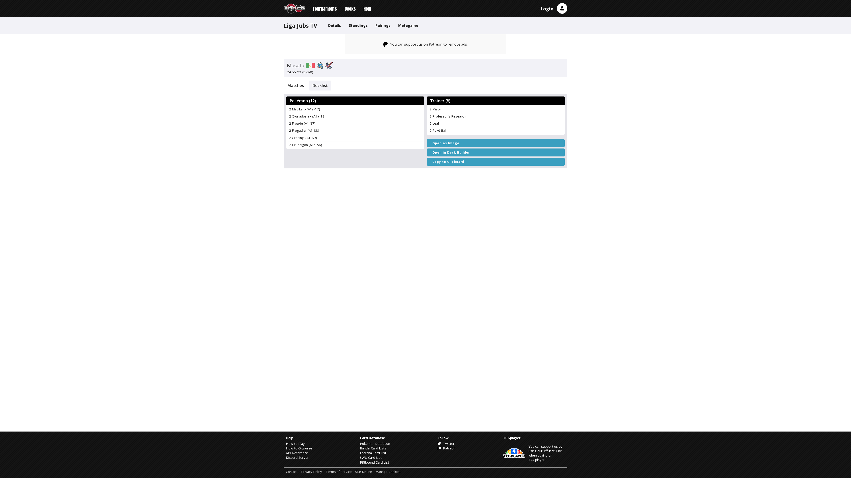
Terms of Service (339, 472)
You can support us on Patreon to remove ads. (429, 44)
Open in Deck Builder (451, 152)
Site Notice (363, 472)
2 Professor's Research (447, 116)
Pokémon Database (375, 443)
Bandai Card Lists (373, 448)
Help (367, 8)
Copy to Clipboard (448, 162)
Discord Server (297, 457)
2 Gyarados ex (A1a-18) (307, 116)
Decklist (320, 85)
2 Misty (435, 109)
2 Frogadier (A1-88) (304, 130)
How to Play (295, 443)
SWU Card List (371, 457)
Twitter (448, 443)
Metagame (408, 25)
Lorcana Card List (373, 453)
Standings (358, 25)
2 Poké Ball (437, 130)
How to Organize (299, 448)
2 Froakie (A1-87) (302, 123)
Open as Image (445, 143)
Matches (295, 85)
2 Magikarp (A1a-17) (304, 109)
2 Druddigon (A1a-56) (305, 145)
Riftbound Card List (374, 462)
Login (547, 9)
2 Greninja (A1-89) (303, 137)
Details (334, 25)
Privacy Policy (311, 472)
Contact (292, 472)
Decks (350, 8)
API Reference (297, 453)
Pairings (382, 25)
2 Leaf (434, 123)
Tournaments (324, 8)
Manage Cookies (387, 472)
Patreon (448, 448)
